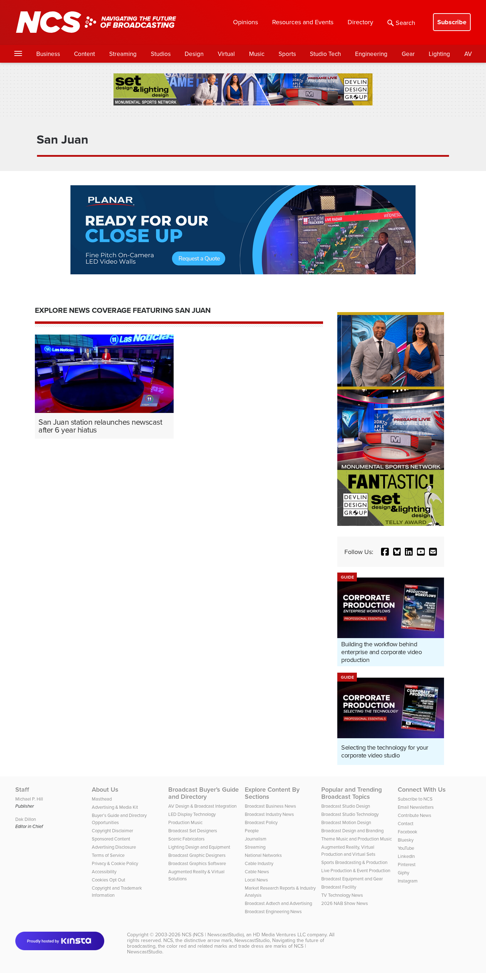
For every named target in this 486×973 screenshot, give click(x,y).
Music (256, 54)
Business (48, 54)
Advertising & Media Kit (115, 807)
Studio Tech (325, 54)
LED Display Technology (192, 814)
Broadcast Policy (261, 822)
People (252, 830)
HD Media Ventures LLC (279, 934)
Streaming (123, 54)
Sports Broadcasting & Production (354, 862)
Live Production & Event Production (355, 870)
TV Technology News (342, 895)
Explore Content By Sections (272, 793)
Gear (408, 54)
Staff (22, 789)
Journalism (255, 838)
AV (468, 54)
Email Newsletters (416, 807)
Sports (287, 54)
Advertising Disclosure (114, 847)
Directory (360, 21)
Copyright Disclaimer (112, 830)
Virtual (226, 54)
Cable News (257, 871)
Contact (405, 823)
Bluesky (405, 840)
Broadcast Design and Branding (352, 830)
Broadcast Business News (270, 806)
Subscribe (451, 22)
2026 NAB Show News (344, 903)
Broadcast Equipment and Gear (352, 878)
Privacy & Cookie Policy (115, 863)
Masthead (102, 799)
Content (84, 54)
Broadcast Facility (338, 887)
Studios (161, 54)
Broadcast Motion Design (346, 822)
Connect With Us (422, 789)
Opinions (245, 21)
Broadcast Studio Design (345, 806)
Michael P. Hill (29, 799)
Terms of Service (108, 855)
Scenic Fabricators (186, 838)
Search (405, 22)
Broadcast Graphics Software (197, 863)
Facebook (407, 831)
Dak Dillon (25, 819)
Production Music (185, 822)
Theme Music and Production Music (356, 838)
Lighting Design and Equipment (199, 847)
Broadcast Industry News (269, 814)
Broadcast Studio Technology (350, 814)
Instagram (408, 881)
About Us (105, 789)
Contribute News (414, 815)
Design (194, 54)
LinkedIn (406, 856)
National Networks (263, 855)
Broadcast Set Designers (192, 830)
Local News (256, 879)
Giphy (403, 872)
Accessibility (104, 871)
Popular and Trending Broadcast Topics (351, 793)
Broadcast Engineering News (273, 911)
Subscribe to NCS (415, 799)
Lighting (439, 54)
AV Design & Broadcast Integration (202, 806)
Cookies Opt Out (108, 879)
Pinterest (407, 864)
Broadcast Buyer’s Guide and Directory (203, 793)
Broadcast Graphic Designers (197, 855)
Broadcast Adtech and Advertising (278, 903)
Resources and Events (302, 21)
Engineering (371, 54)
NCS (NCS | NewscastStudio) (213, 934)
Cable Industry (259, 863)
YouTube (406, 848)
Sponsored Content (111, 838)
